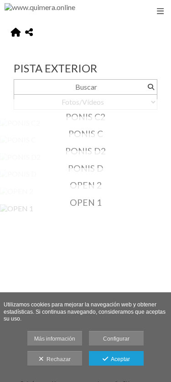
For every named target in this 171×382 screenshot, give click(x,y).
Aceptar (119, 359)
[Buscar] (150, 87)
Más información (54, 339)
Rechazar (57, 359)
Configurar (116, 339)
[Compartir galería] (29, 32)
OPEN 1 (86, 202)
